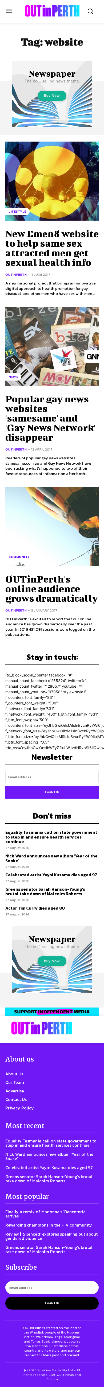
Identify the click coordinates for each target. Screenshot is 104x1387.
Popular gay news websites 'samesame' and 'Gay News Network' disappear (50, 418)
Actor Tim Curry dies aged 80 (35, 908)
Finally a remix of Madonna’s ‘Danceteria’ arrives (46, 1213)
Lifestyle (17, 211)
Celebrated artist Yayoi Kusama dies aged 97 (51, 875)
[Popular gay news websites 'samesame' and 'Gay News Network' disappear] (52, 346)
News (13, 376)
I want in (52, 792)
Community (19, 557)
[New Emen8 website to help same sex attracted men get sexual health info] (52, 181)
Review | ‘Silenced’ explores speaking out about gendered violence (51, 1236)
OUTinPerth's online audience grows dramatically (51, 588)
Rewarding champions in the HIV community (48, 1225)
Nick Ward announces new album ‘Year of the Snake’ (51, 858)
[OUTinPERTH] (52, 11)
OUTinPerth (16, 274)
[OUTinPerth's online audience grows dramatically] (52, 526)
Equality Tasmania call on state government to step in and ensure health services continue (51, 837)
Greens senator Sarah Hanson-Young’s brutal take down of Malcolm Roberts (45, 891)
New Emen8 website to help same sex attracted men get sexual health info (52, 248)
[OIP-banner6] (52, 1012)
